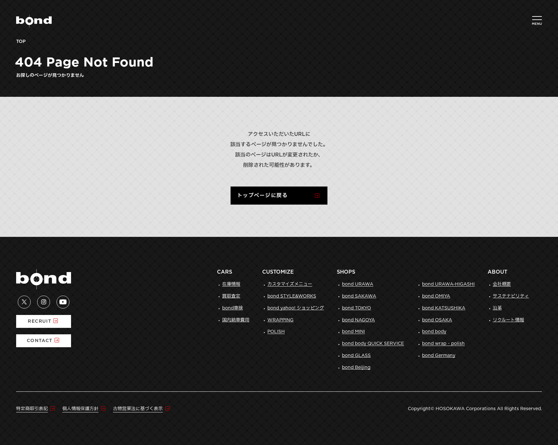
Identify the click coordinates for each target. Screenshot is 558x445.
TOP (21, 41)
